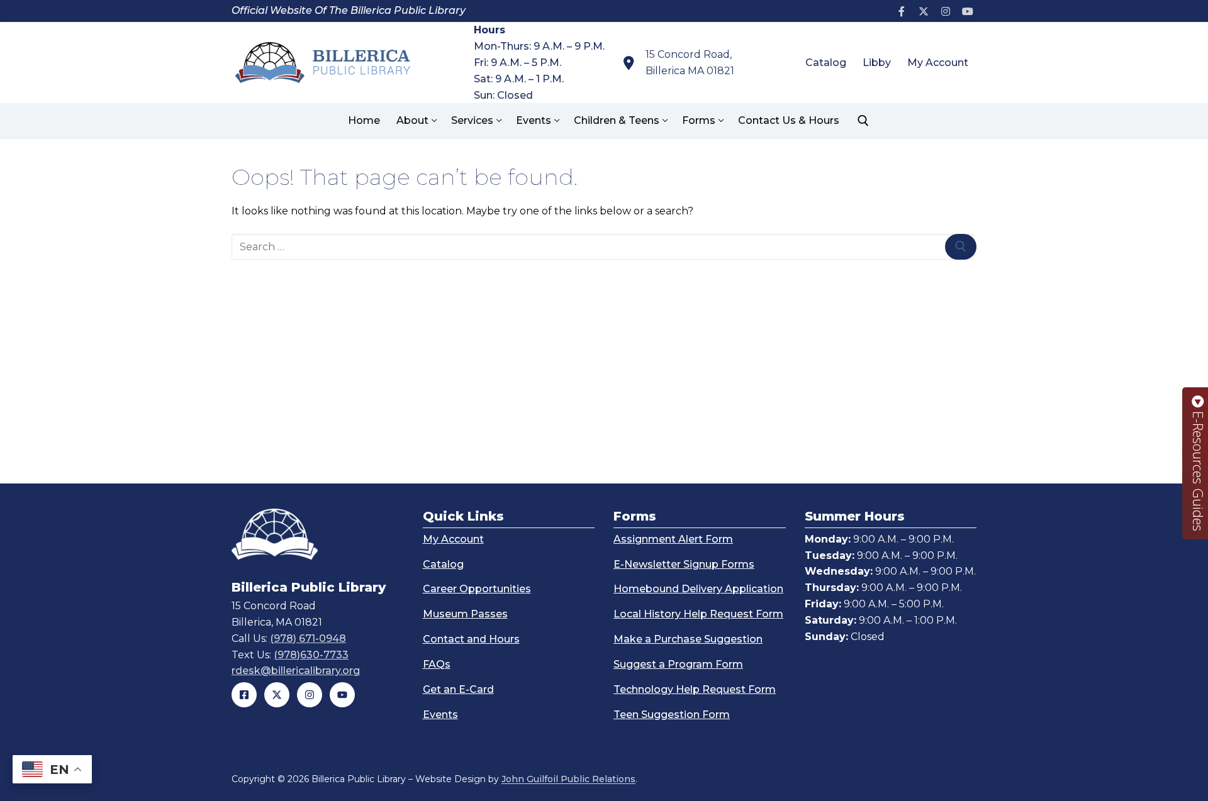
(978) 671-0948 (308, 638)
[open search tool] (863, 120)
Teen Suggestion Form (671, 715)
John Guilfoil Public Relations (568, 779)
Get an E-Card (458, 689)
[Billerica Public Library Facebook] (244, 694)
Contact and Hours (471, 639)
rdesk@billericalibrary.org (296, 671)
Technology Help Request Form (694, 689)
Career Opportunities (477, 589)
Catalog (443, 564)
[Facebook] (902, 11)
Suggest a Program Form (678, 664)
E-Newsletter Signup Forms (683, 564)
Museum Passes (465, 614)
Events (440, 715)
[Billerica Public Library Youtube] (342, 694)
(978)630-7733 (311, 655)
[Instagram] (945, 11)
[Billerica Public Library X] (276, 694)
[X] (924, 11)
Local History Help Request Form (698, 614)
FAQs (436, 664)
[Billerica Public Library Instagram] (309, 694)
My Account (453, 539)
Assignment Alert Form (673, 539)
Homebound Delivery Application (698, 589)
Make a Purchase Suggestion (688, 639)
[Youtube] (967, 11)
